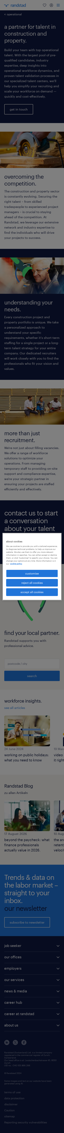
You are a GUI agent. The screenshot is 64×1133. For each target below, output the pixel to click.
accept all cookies (32, 592)
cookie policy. (16, 564)
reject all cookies (32, 582)
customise (32, 573)
